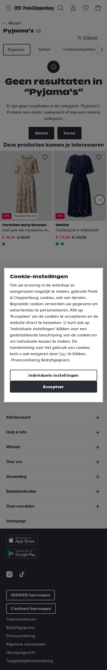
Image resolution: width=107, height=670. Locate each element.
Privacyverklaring (25, 360)
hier (62, 354)
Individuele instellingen (53, 375)
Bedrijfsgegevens (55, 360)
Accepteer (53, 387)
